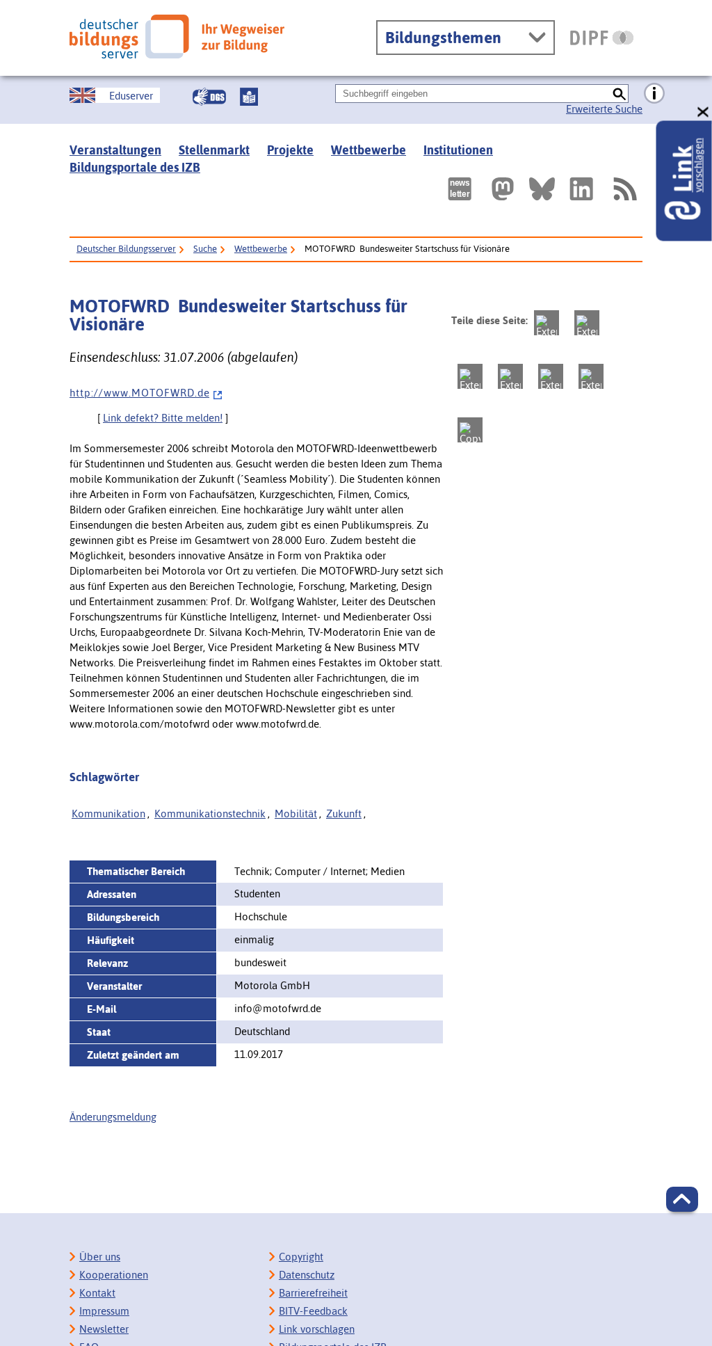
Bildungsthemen (443, 38)
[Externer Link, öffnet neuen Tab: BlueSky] (542, 189)
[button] (682, 1199)
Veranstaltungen (115, 150)
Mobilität (296, 813)
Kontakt (97, 1293)
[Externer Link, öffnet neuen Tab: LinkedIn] (581, 189)
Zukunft (344, 813)
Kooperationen (113, 1275)
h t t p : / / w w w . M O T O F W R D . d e (139, 393)
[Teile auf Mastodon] (546, 322)
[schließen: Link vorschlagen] (703, 112)
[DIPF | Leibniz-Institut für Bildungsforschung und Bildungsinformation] (601, 38)
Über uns (99, 1257)
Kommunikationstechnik (210, 813)
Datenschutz (306, 1275)
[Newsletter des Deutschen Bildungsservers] (460, 189)
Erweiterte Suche (604, 109)
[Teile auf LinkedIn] (550, 376)
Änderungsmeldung (113, 1117)
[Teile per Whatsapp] (510, 376)
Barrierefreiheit (313, 1293)
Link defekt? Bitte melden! (162, 418)
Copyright (301, 1257)
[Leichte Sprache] (249, 97)
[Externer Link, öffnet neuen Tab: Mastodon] (503, 189)
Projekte (290, 150)
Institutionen (458, 150)
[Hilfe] (654, 94)
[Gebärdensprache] (209, 97)
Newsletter (104, 1329)
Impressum (104, 1311)
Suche (205, 248)
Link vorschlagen (317, 1329)
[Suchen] (619, 93)
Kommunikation (108, 813)
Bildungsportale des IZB (135, 167)
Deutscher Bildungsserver (126, 248)
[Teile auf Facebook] (586, 322)
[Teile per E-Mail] (591, 376)
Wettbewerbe (368, 150)
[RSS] (624, 189)
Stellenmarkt (214, 150)
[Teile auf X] (470, 376)
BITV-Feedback (313, 1311)
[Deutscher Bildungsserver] (177, 36)
